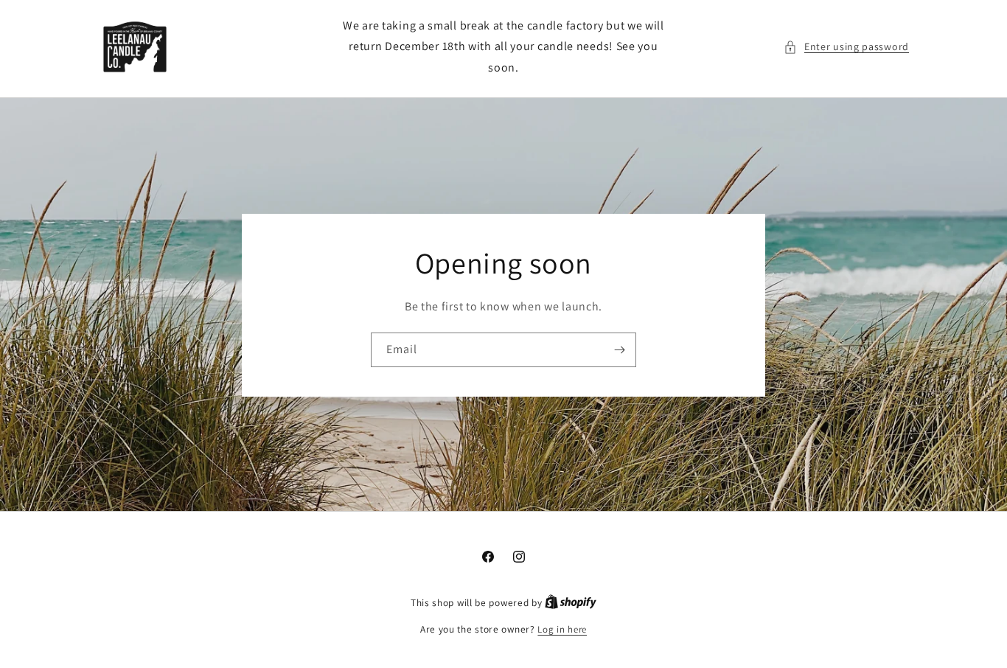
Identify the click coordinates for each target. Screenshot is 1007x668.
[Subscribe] (619, 349)
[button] (846, 47)
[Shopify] (570, 602)
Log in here (562, 629)
